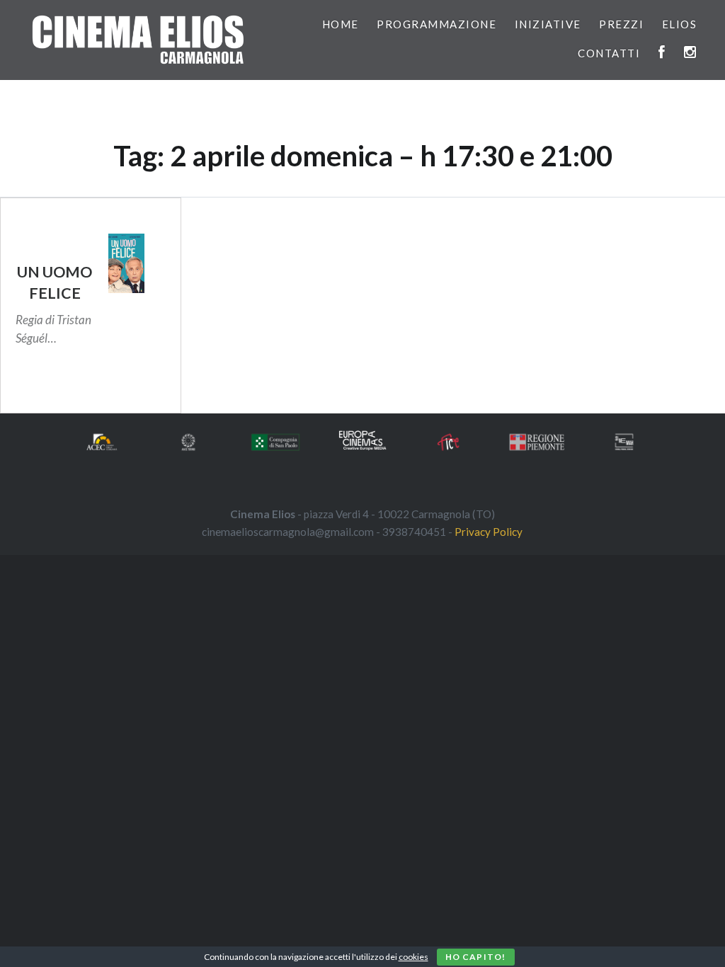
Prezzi (621, 24)
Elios (679, 24)
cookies (413, 956)
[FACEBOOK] (662, 53)
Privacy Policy (489, 531)
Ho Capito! (475, 956)
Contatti (609, 53)
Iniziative (548, 24)
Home (340, 24)
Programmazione (436, 24)
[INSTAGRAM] (690, 53)
